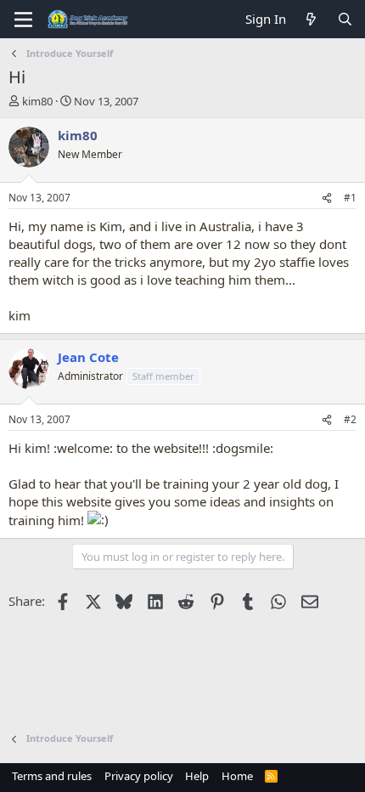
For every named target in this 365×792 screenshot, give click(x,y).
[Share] (327, 198)
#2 (350, 419)
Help (197, 776)
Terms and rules (52, 776)
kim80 (37, 101)
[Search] (345, 19)
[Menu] (23, 20)
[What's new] (311, 19)
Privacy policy (138, 776)
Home (237, 776)
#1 (350, 197)
